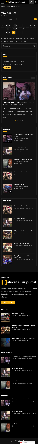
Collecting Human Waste (22, 172)
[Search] (36, 2)
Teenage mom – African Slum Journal (18, 102)
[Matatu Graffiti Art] (5, 317)
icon (19, 91)
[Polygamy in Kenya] (7, 151)
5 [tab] (22, 120)
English (24, 442)
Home (3, 6)
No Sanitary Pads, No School (23, 159)
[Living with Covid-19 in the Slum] (7, 234)
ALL (3, 25)
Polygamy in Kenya (20, 147)
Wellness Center (19, 184)
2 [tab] (17, 120)
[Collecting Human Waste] (7, 176)
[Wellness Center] (7, 188)
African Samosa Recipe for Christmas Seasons (24, 326)
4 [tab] (20, 120)
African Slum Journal (11, 104)
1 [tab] (15, 120)
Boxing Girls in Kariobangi (22, 243)
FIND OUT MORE (8, 302)
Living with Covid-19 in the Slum (24, 231)
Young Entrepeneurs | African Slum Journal (23, 256)
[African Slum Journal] (15, 2)
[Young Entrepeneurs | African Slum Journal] (7, 259)
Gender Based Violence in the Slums (23, 338)
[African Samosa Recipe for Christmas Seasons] (5, 329)
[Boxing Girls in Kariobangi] (7, 247)
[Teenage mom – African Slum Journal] (7, 138)
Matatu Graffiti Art (18, 313)
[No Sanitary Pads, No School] (7, 163)
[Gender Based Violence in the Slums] (5, 342)
